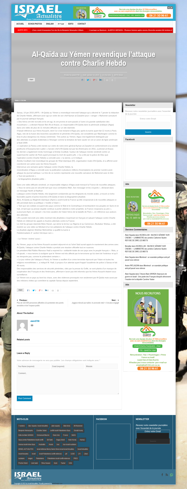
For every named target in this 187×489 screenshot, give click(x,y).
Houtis (51, 444)
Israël (33, 454)
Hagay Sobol (60, 440)
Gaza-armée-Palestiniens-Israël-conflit (30, 440)
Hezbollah (42, 444)
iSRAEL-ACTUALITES (25, 449)
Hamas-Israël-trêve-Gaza (26, 444)
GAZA (74, 435)
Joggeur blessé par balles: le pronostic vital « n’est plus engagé (95, 301)
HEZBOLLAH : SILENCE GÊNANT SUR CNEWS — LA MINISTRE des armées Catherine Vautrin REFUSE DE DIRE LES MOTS (147, 238)
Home (17, 100)
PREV (76, 458)
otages (30, 458)
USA (70, 463)
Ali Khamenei (78, 426)
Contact (82, 24)
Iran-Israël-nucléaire (69, 444)
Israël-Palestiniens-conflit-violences (50, 454)
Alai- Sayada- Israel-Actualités (38, 426)
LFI (79, 454)
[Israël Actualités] (38, 12)
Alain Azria (66, 426)
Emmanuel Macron (43, 435)
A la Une (108, 75)
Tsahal (63, 463)
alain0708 (76, 75)
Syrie (55, 463)
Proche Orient (23, 463)
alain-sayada (55, 426)
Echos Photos (35, 24)
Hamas (82, 440)
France (65, 435)
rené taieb (34, 463)
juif (66, 454)
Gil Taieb (50, 440)
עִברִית (61, 24)
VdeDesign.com (57, 483)
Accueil (20, 24)
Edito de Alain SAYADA (25, 435)
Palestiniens (40, 458)
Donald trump (78, 430)
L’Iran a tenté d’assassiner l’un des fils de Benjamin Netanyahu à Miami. (41, 30)
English (50, 24)
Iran (58, 444)
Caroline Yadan (42, 430)
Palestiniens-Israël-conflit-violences (59, 458)
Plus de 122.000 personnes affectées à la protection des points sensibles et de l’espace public (40, 303)
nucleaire (21, 458)
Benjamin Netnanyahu (25, 430)
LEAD (73, 454)
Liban (86, 454)
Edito (70, 24)
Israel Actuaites (23, 454)
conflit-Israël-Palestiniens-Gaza (60, 430)
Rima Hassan (45, 463)
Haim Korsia (72, 440)
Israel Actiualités (83, 449)
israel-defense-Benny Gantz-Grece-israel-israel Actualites (55, 449)
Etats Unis (56, 435)
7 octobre (21, 426)
